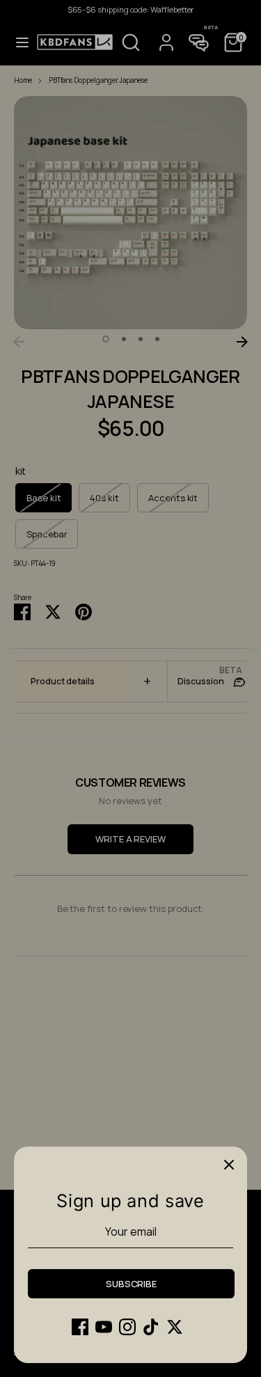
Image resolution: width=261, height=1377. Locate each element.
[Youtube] (103, 1327)
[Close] (229, 1164)
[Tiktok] (151, 1327)
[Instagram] (127, 1327)
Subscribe (131, 1283)
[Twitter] (174, 1327)
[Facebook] (80, 1327)
